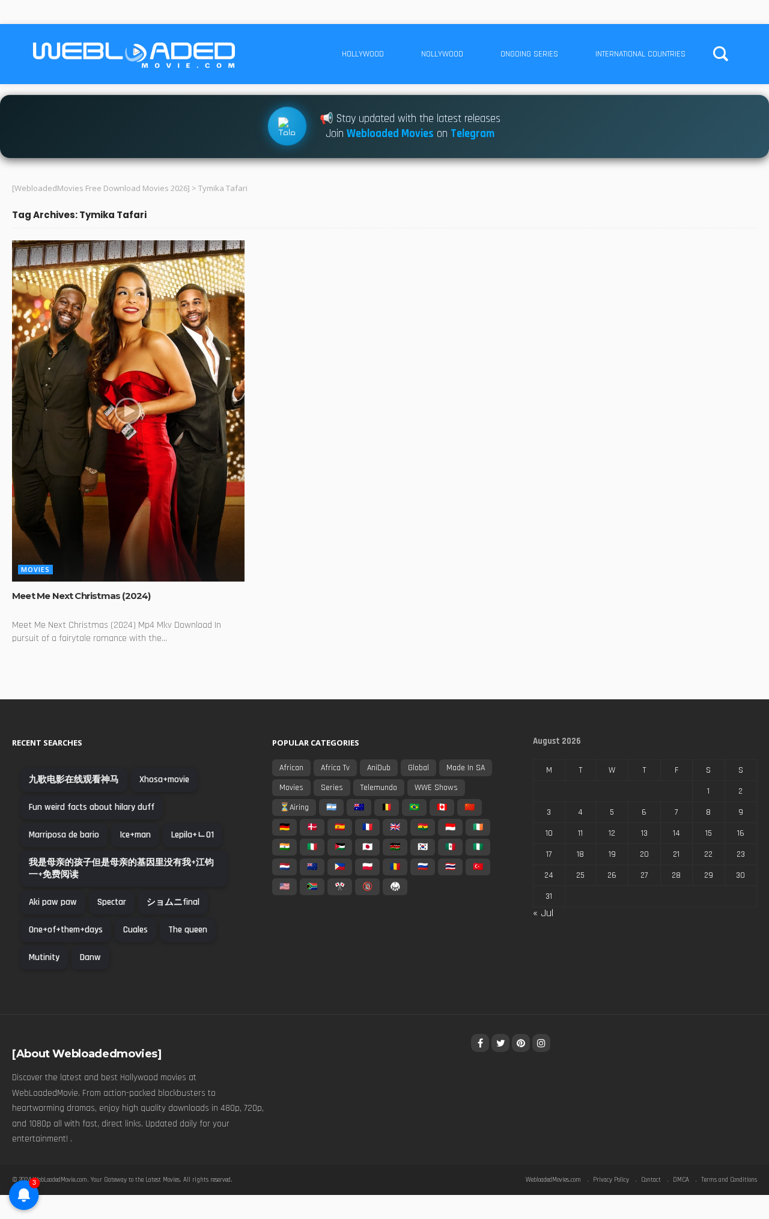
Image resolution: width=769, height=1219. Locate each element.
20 (644, 854)
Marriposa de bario (64, 835)
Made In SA (465, 767)
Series (332, 787)
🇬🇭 (423, 827)
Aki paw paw (53, 902)
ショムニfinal (173, 902)
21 (676, 854)
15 (708, 833)
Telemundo (378, 787)
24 (548, 875)
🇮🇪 (478, 827)
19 (612, 854)
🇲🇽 (450, 847)
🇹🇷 (478, 867)
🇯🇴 (340, 847)
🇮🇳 (284, 847)
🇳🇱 (284, 867)
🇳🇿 (312, 867)
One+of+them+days (66, 929)
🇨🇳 (469, 807)
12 (612, 833)
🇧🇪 (386, 807)
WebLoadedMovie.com (60, 1180)
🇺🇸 (284, 886)
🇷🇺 (423, 867)
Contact (651, 1180)
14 (676, 833)
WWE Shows (436, 787)
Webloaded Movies (390, 132)
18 (580, 854)
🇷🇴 (395, 867)
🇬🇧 (395, 827)
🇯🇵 (367, 847)
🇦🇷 (331, 807)
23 (741, 854)
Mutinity (44, 957)
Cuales (135, 929)
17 (549, 854)
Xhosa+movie (164, 779)
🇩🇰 (312, 827)
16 (740, 833)
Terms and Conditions (729, 1180)
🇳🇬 (478, 847)
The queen (187, 929)
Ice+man (135, 835)
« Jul (543, 913)
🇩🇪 (284, 827)
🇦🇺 (359, 807)
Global (418, 767)
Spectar (111, 902)
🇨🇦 (442, 807)
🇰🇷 (423, 847)
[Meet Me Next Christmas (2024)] (128, 411)
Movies (35, 569)
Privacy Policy (611, 1180)
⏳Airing (294, 807)
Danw (90, 957)
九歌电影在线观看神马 (74, 779)
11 (580, 833)
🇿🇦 (312, 886)
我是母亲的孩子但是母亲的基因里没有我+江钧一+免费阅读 (121, 868)
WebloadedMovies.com (553, 1180)
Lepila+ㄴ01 (192, 835)
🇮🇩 (450, 827)
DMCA (681, 1180)
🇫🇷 (367, 827)
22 (708, 854)
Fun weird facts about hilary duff (91, 807)
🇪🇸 (340, 827)
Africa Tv (335, 767)
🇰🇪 (395, 847)
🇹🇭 (450, 867)
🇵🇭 (340, 867)
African (291, 767)
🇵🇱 (367, 867)
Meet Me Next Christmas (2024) (81, 595)
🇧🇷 (414, 807)
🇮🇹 (312, 847)
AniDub (379, 767)
